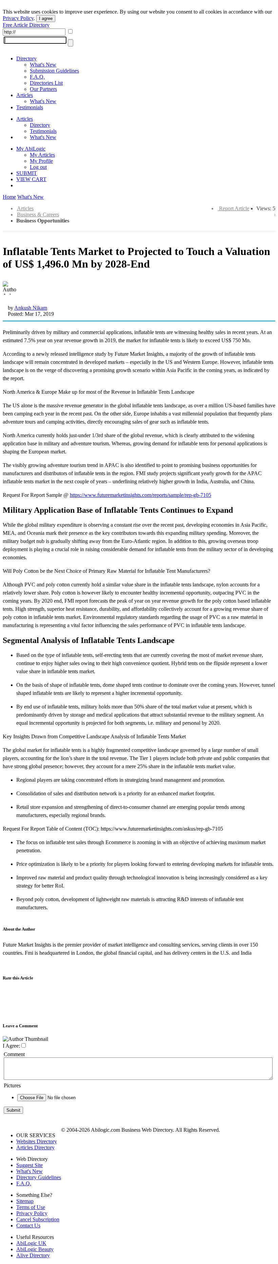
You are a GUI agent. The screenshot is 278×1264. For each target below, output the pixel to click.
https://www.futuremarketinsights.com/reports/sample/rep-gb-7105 (140, 495)
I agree (46, 18)
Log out (38, 167)
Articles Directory (35, 1147)
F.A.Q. (37, 77)
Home (9, 197)
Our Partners (43, 89)
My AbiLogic (30, 149)
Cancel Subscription (37, 1219)
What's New (43, 64)
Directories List (46, 83)
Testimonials (29, 107)
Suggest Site (29, 1165)
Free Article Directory (26, 25)
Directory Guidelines (38, 1177)
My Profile (41, 161)
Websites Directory (36, 1141)
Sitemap (25, 1201)
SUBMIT (26, 173)
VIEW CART (31, 179)
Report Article (234, 208)
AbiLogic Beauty (35, 1249)
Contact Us (28, 1225)
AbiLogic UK (31, 1243)
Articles (24, 95)
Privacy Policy (18, 18)
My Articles (42, 155)
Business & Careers (38, 214)
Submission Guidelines (54, 71)
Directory (26, 58)
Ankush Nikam (30, 308)
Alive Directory (33, 1255)
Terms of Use (30, 1207)
